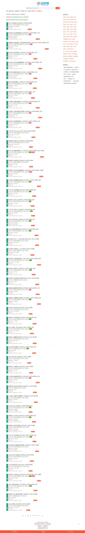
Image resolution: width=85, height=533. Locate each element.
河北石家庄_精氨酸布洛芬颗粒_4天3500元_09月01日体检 (23, 445)
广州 (68, 34)
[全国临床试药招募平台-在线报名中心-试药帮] (43, 6)
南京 (65, 29)
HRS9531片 (71, 49)
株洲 (65, 46)
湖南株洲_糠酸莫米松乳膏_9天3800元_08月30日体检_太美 (24, 288)
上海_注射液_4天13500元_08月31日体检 (19, 504)
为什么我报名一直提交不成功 (71, 69)
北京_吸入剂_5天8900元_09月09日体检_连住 (20, 406)
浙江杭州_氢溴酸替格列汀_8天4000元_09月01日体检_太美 (24, 121)
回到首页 (14, 531)
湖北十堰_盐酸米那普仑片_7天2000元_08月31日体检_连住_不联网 (26, 150)
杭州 (68, 19)
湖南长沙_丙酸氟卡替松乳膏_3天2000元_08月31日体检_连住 (24, 298)
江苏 (75, 19)
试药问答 (33, 11)
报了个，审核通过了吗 (69, 79)
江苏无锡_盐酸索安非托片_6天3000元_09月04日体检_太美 (24, 376)
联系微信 (42, 531)
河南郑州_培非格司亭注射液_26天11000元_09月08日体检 (23, 278)
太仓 (71, 51)
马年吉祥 (70, 531)
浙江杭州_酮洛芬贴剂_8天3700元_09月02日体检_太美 (22, 72)
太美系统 (22, 11)
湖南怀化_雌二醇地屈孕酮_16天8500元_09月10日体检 (22, 494)
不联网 (29, 11)
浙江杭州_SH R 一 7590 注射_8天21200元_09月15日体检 (23, 239)
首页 (7, 11)
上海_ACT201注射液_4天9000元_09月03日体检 (21, 455)
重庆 (68, 29)
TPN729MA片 (72, 61)
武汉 (76, 22)
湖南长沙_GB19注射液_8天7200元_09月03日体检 (21, 425)
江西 (75, 34)
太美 (68, 17)
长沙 (75, 17)
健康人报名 (11, 11)
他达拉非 (66, 54)
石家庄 (75, 36)
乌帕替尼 (66, 58)
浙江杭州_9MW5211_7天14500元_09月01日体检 (21, 249)
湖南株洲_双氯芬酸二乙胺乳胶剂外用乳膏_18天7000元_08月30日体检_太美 (28, 42)
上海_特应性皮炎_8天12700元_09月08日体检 (20, 464)
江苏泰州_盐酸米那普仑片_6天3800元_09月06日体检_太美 (24, 101)
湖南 (72, 17)
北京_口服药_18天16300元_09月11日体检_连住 (21, 327)
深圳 (75, 31)
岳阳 (68, 36)
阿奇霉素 (66, 61)
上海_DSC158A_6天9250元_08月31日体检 (19, 356)
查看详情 (29, 29)
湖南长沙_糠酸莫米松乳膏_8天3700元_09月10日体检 (22, 337)
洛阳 (75, 29)
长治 (75, 46)
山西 (70, 39)
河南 (72, 24)
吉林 (77, 41)
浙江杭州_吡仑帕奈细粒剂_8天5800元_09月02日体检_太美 (24, 33)
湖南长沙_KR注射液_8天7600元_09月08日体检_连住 (22, 317)
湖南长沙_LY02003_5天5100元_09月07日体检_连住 (22, 415)
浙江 (65, 19)
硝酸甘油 (76, 56)
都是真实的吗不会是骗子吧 (70, 83)
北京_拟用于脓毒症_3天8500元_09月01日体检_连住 (22, 347)
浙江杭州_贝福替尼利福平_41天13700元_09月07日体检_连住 (24, 258)
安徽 (72, 19)
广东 (75, 24)
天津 (65, 44)
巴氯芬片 (66, 41)
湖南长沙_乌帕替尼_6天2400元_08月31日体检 (20, 366)
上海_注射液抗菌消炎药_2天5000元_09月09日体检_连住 (23, 229)
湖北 (65, 24)
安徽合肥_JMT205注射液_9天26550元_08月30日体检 (22, 386)
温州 (72, 46)
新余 (72, 34)
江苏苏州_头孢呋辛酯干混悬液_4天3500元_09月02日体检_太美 (25, 111)
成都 (75, 27)
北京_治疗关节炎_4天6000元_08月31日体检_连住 (21, 219)
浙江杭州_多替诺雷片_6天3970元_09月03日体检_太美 (22, 52)
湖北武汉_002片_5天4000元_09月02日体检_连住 (21, 199)
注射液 (65, 56)
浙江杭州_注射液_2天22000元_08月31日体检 (20, 307)
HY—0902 (66, 51)
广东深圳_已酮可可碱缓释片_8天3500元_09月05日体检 (23, 396)
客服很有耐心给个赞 (68, 76)
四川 (65, 31)
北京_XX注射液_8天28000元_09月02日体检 (20, 23)
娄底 (65, 36)
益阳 (74, 39)
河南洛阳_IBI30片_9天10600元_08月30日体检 (20, 141)
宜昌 (70, 41)
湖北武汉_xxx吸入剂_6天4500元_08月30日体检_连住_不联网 (24, 474)
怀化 (72, 36)
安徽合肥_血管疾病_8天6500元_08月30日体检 (20, 160)
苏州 (65, 27)
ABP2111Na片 (74, 44)
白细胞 (75, 51)
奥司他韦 (70, 56)
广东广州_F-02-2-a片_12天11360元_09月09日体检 (21, 131)
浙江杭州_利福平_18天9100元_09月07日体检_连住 (22, 268)
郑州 (72, 27)
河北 (68, 31)
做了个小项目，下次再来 (70, 74)
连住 (26, 11)
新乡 (74, 41)
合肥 (69, 22)
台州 (65, 34)
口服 (68, 44)
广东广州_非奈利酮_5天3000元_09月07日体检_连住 (22, 190)
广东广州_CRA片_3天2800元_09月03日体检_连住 (21, 209)
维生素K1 (71, 58)
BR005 (65, 49)
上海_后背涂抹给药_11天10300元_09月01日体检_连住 (22, 484)
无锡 (72, 29)
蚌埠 (68, 27)
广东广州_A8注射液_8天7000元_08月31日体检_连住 (22, 435)
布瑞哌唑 (66, 39)
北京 (73, 22)
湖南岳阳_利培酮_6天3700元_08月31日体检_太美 (21, 92)
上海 (68, 24)
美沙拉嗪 (75, 54)
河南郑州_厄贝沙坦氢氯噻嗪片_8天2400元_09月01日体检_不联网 (25, 170)
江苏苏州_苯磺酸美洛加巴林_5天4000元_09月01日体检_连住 (24, 180)
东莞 (72, 31)
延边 (70, 54)
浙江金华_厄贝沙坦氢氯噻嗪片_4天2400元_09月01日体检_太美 (25, 62)
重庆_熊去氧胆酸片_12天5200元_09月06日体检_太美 (22, 82)
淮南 (68, 46)
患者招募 (17, 11)
